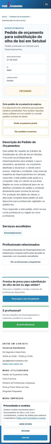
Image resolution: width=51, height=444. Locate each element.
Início (4, 17)
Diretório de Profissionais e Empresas (19, 383)
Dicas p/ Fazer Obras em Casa (16, 387)
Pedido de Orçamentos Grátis (15, 374)
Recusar (25, 431)
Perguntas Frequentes (12, 391)
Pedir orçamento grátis (25, 123)
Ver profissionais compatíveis (25, 262)
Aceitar (25, 438)
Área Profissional (25, 324)
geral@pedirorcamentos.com (15, 361)
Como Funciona (9, 379)
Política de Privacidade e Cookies (31, 418)
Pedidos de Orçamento (20, 17)
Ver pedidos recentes (26, 131)
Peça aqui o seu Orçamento (25, 298)
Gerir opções (25, 424)
